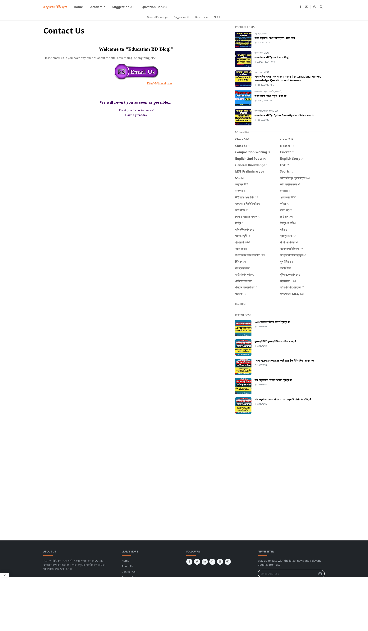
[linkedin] (205, 562)
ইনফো (264, 33)
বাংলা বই (278, 91)
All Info (217, 17)
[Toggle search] (321, 6)
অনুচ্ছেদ (258, 33)
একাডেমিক (259, 91)
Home (125, 560)
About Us (127, 566)
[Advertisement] (301, 449)
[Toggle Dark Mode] (314, 7)
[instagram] (220, 562)
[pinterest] (212, 562)
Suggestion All (181, 17)
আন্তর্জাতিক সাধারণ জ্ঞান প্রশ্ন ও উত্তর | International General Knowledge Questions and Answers (288, 78)
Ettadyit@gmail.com (159, 83)
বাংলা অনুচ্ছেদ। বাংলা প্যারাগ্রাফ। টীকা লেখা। (276, 38)
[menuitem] (78, 7)
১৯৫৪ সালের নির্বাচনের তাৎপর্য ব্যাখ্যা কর (272, 322)
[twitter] (197, 562)
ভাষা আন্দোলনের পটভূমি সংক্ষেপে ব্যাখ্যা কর (273, 380)
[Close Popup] (4, 575)
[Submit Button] (320, 573)
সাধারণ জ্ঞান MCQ (262, 52)
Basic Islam (201, 17)
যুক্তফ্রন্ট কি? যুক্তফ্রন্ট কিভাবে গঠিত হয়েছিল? (275, 341)
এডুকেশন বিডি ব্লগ (55, 6)
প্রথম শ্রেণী (269, 91)
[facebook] (300, 7)
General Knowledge (157, 17)
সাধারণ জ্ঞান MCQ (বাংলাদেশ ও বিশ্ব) (272, 57)
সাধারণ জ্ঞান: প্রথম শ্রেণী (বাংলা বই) (271, 96)
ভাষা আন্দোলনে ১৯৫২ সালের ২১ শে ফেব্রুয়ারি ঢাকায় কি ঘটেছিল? (283, 399)
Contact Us (129, 572)
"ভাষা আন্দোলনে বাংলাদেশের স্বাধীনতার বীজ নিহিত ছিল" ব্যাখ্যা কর (284, 360)
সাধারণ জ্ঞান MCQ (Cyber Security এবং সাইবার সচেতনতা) (284, 115)
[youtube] (307, 7)
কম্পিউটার (258, 110)
